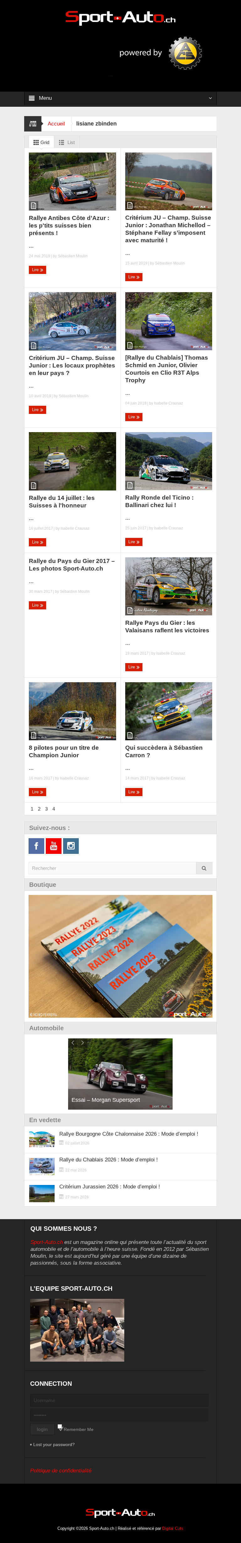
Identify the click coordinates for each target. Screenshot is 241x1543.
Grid (44, 142)
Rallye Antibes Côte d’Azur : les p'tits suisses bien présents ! (69, 225)
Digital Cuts (172, 1528)
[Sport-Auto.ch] (120, 17)
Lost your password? (54, 1444)
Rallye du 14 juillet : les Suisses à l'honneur (62, 502)
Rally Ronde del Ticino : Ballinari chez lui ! (159, 501)
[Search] (204, 868)
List (70, 142)
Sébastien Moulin (73, 256)
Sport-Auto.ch (46, 1242)
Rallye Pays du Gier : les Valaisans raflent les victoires (167, 626)
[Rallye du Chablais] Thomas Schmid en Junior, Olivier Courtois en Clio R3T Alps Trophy (166, 368)
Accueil (56, 124)
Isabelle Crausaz (168, 403)
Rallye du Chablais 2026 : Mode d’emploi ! (108, 1160)
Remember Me (79, 1429)
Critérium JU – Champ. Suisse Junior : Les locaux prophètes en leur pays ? (72, 365)
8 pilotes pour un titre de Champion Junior (64, 751)
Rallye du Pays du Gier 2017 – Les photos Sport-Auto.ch (72, 565)
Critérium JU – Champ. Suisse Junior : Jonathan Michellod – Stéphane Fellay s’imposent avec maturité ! (168, 229)
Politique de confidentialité (60, 1471)
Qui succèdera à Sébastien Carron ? (164, 751)
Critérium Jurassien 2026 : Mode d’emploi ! (109, 1187)
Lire (36, 269)
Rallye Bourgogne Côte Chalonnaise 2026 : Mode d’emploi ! (128, 1134)
